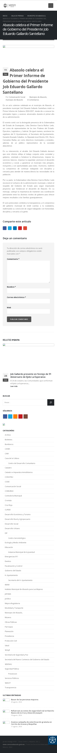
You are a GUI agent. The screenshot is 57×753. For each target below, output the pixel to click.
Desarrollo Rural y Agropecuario (17, 519)
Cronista (8, 500)
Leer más (14, 386)
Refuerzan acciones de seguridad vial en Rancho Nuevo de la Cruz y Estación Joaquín (32, 711)
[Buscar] (50, 402)
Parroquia (9, 627)
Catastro (8, 468)
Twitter (10, 228)
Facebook (5, 228)
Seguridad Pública (12, 669)
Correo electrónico (16, 297)
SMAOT (8, 683)
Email (25, 228)
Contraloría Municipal (13, 496)
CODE (7, 482)
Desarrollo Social (11, 524)
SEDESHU (8, 664)
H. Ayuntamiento (11, 575)
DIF (6, 533)
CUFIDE (8, 510)
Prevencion (12, 674)
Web (9, 307)
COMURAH (9, 491)
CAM (7, 453)
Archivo (8, 435)
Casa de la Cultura (12, 458)
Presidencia (9, 636)
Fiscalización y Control (13, 566)
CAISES (7, 449)
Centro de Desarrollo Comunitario (21, 463)
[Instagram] (44, 5)
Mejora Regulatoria (12, 603)
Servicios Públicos (12, 678)
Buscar (6, 396)
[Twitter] (31, 5)
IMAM (7, 585)
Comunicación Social (17, 97)
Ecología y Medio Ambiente (15, 542)
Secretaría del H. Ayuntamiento (20, 580)
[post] (6, 702)
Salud (7, 645)
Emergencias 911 (11, 556)
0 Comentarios (33, 100)
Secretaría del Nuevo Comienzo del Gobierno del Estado (27, 659)
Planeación (9, 631)
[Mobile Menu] (50, 5)
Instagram (26, 416)
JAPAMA (8, 594)
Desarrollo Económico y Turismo (18, 514)
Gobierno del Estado (13, 570)
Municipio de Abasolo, (38, 97)
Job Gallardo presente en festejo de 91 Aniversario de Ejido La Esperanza (30, 375)
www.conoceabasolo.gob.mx (13, 744)
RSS (15, 416)
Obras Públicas (11, 622)
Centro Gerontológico (17, 538)
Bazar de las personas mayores (24, 699)
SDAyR (7, 650)
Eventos (8, 561)
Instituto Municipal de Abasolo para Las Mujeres (24, 589)
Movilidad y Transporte (14, 608)
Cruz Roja (8, 505)
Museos (8, 617)
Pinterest (20, 228)
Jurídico (8, 599)
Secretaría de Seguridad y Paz (16, 655)
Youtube (20, 416)
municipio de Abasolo (14, 100)
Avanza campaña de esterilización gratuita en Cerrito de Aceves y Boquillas (31, 723)
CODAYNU (9, 477)
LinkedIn (15, 228)
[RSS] (35, 5)
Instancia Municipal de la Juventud (21, 552)
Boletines (8, 439)
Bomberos (9, 444)
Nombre (11, 287)
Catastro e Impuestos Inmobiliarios (19, 472)
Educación (9, 547)
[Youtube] (40, 5)
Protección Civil (11, 641)
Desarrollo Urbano (12, 528)
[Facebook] (26, 5)
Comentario (13, 259)
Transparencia (10, 687)
